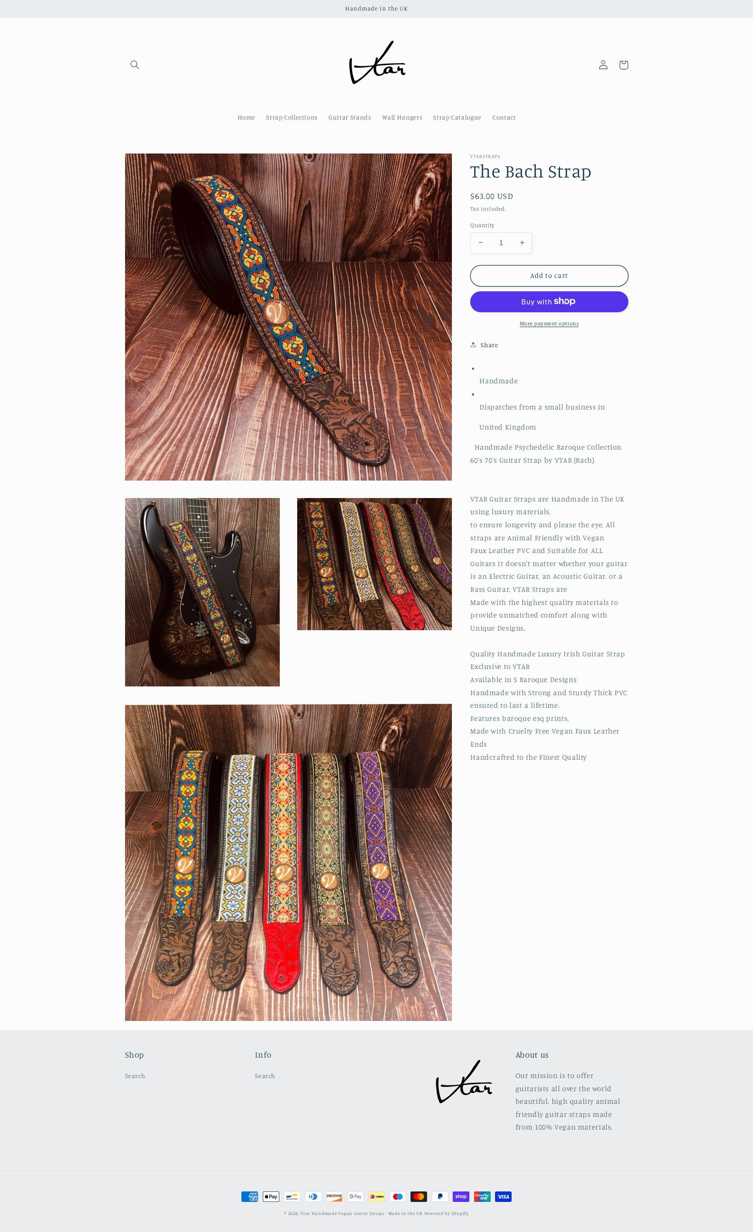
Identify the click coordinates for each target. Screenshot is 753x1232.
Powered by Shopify (446, 1213)
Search (135, 1075)
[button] (135, 65)
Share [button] (489, 344)
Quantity (482, 224)
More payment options (549, 323)
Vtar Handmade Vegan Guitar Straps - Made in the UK (361, 1213)
